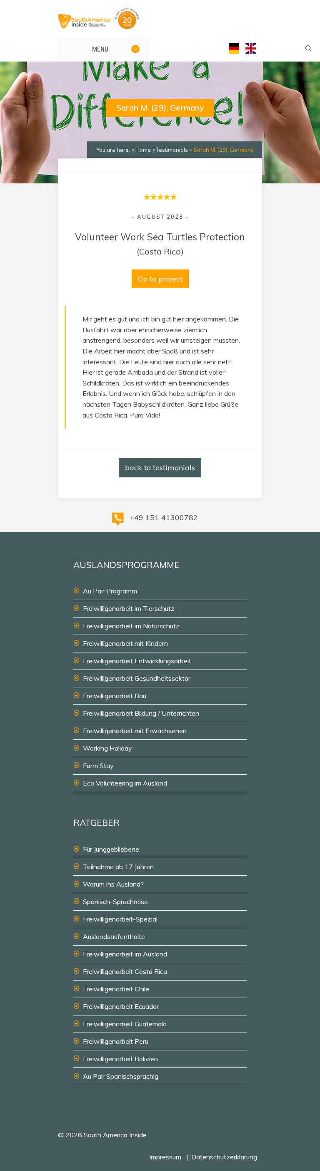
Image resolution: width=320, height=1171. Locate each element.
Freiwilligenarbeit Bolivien (120, 1059)
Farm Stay (98, 765)
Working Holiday (107, 748)
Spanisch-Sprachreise (115, 901)
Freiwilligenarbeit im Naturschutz (131, 626)
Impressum (165, 1157)
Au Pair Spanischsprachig (120, 1076)
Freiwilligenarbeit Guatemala (125, 1024)
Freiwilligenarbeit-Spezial (120, 919)
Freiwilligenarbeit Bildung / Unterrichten (141, 713)
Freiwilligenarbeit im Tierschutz (129, 608)
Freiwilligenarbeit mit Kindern (125, 643)
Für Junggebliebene (111, 849)
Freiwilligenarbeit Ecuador (121, 1006)
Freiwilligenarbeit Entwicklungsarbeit (137, 661)
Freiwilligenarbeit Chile (116, 989)
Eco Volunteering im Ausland (125, 783)
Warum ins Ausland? (113, 884)
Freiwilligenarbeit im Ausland (125, 954)
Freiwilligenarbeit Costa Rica (125, 971)
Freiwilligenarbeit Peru (115, 1041)
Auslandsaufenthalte (114, 936)
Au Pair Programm (110, 591)
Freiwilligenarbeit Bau (114, 696)
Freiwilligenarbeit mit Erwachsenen (135, 730)
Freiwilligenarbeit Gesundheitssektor (136, 678)
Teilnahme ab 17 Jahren (118, 866)
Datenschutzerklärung (224, 1157)
